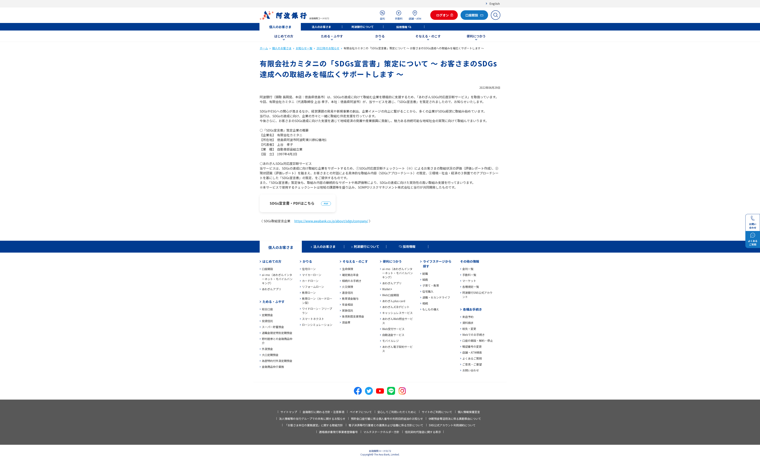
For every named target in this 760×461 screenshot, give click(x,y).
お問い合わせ (470, 370)
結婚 (425, 280)
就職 (425, 274)
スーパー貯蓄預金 (273, 327)
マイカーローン (311, 275)
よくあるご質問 (472, 358)
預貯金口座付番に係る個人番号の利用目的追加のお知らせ (387, 419)
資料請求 (467, 323)
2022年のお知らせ (327, 48)
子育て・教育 (430, 285)
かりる (380, 36)
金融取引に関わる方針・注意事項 (323, 412)
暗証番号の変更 (472, 346)
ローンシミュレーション (317, 325)
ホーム (264, 48)
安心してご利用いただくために (396, 412)
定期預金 (267, 315)
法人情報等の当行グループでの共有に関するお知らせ (312, 419)
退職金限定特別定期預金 (277, 333)
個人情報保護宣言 (469, 412)
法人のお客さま (321, 27)
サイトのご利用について (437, 412)
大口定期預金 (270, 355)
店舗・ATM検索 (472, 352)
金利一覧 (467, 269)
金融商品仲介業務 (273, 367)
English (494, 3)
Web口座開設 (390, 295)
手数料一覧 (469, 275)
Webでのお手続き (473, 335)
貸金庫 (346, 322)
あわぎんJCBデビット (395, 307)
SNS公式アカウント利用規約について (452, 425)
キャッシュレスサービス (397, 313)
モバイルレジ (390, 341)
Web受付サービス (393, 329)
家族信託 (347, 310)
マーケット (469, 281)
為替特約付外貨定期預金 (277, 361)
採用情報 (401, 27)
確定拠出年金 (350, 275)
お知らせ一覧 (304, 48)
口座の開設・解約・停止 (477, 341)
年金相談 (347, 304)
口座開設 (267, 269)
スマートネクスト (313, 319)
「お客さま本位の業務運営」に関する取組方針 (314, 425)
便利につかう (476, 36)
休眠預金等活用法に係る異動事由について (454, 419)
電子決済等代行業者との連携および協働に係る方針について (386, 425)
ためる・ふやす (332, 36)
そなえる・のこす (428, 36)
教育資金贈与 (350, 299)
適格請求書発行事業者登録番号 (338, 432)
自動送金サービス (393, 335)
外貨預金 (267, 349)
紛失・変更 (469, 329)
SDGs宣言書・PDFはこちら (292, 203)
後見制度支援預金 (353, 316)
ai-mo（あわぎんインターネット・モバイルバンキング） (277, 279)
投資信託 (267, 321)
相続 (425, 303)
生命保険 (347, 269)
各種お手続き (472, 309)
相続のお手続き (351, 281)
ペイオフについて (361, 412)
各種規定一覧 (470, 287)
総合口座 (267, 309)
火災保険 (347, 287)
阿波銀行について (363, 27)
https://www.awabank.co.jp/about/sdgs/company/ (331, 221)
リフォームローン (313, 287)
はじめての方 (283, 36)
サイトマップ (288, 412)
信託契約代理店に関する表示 (423, 432)
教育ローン (309, 293)
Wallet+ (387, 289)
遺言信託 (347, 293)
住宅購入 (427, 291)
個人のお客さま (280, 26)
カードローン (310, 281)
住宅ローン (309, 269)
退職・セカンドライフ (436, 297)
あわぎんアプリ (271, 289)
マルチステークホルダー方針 (381, 432)
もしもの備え (430, 309)
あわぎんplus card (393, 301)
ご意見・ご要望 (472, 364)
